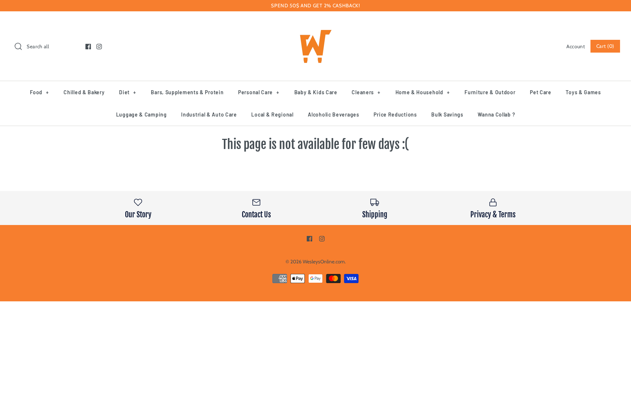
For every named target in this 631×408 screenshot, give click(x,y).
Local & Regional (272, 114)
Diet (127, 92)
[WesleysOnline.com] (315, 23)
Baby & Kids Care (315, 92)
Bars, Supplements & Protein (187, 92)
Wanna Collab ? (496, 114)
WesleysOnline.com (324, 261)
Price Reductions (395, 114)
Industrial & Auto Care (209, 114)
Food (39, 92)
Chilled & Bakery (84, 92)
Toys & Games (583, 92)
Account (575, 46)
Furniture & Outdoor (489, 92)
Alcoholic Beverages (333, 114)
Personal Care (258, 92)
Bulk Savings (447, 114)
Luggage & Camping (141, 114)
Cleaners (366, 92)
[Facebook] (88, 46)
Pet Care (540, 92)
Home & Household (422, 92)
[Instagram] (99, 46)
